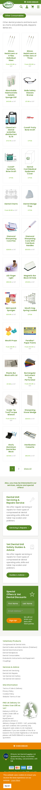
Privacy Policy (8, 691)
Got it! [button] (7, 786)
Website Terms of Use (11, 696)
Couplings (7, 661)
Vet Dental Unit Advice (11, 679)
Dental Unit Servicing (11, 670)
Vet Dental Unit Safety (11, 676)
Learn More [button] (15, 780)
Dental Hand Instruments (13, 650)
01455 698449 (32, 2)
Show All (27, 469)
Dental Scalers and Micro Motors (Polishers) (20, 647)
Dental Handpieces (10, 653)
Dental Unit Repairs (10, 673)
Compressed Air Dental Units (14, 644)
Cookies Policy (8, 694)
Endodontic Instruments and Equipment (19, 658)
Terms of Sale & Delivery (12, 688)
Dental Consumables (11, 655)
